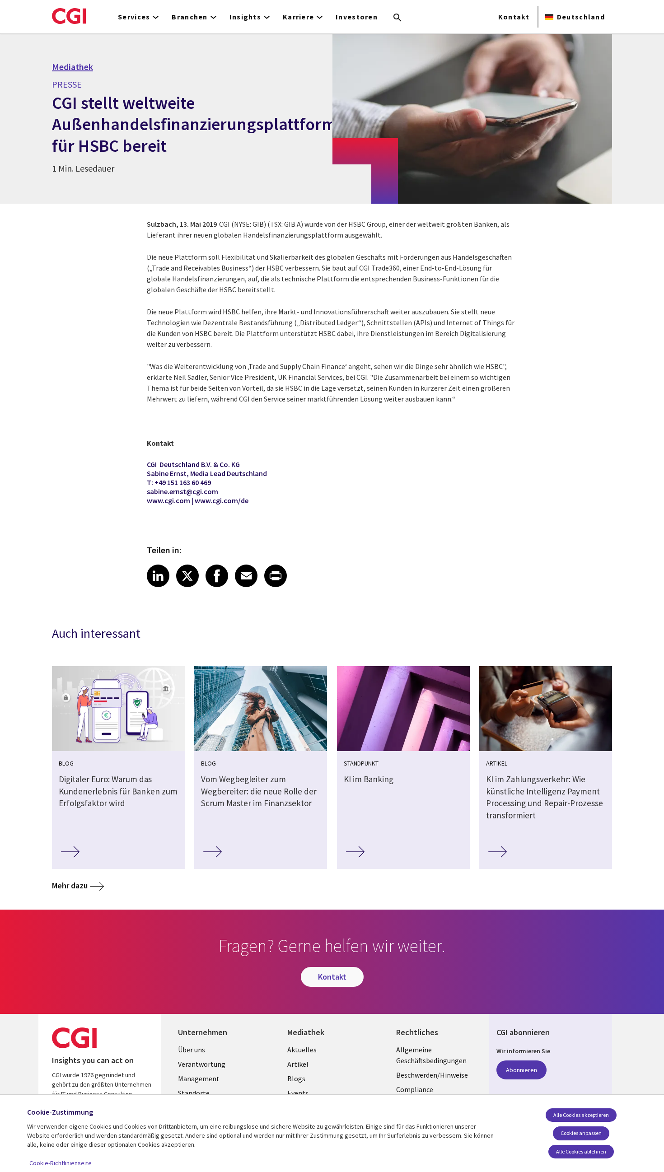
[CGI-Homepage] (69, 16)
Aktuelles (302, 1049)
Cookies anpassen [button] (581, 1133)
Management (199, 1078)
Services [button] (134, 16)
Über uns (191, 1049)
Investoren (357, 16)
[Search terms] (397, 18)
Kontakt (513, 16)
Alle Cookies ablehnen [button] (581, 1151)
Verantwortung (201, 1064)
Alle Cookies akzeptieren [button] (581, 1114)
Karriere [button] (298, 16)
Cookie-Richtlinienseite (60, 1163)
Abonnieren (521, 1070)
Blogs (296, 1078)
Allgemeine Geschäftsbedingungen (431, 1055)
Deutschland (581, 16)
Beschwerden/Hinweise (432, 1074)
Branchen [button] (189, 16)
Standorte (194, 1092)
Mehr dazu (70, 885)
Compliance (414, 1089)
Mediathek (72, 66)
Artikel (298, 1064)
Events (298, 1092)
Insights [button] (245, 16)
